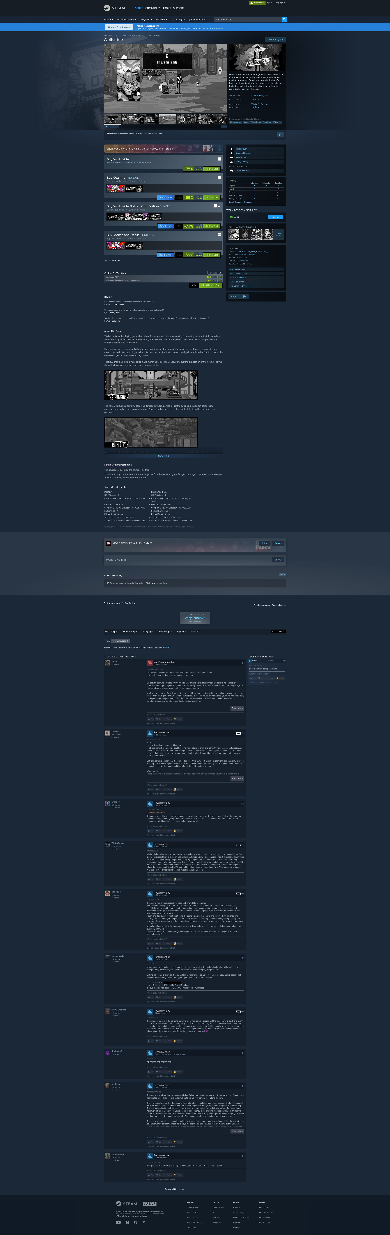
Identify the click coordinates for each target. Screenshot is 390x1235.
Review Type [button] (111, 631)
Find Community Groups (240, 286)
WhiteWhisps (118, 843)
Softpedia (116, 321)
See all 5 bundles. (113, 260)
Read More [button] (237, 708)
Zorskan (115, 731)
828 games (116, 805)
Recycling (217, 1222)
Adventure (246, 251)
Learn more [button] (275, 217)
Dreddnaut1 (117, 1051)
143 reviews (116, 807)
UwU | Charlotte (119, 1010)
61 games (115, 895)
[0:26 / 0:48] (165, 78)
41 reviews (116, 737)
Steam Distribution (195, 1222)
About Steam (192, 1207)
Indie (253, 251)
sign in (269, 3)
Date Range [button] (164, 631)
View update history (238, 273)
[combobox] (248, 19)
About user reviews (262, 605)
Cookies (236, 1222)
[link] (193, 168)
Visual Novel (256, 122)
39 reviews (116, 897)
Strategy (264, 251)
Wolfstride (243, 261)
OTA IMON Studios (259, 104)
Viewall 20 (278, 234)
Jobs (215, 1212)
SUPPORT (178, 8)
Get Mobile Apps (266, 1212)
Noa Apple (116, 892)
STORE (139, 8)
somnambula (118, 956)
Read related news (238, 278)
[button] (108, 19)
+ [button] (280, 122)
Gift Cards (191, 1227)
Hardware (217, 1217)
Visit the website (237, 269)
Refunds (237, 1227)
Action (238, 251)
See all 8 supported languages (241, 202)
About (167, 8)
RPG (258, 251)
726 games (116, 1157)
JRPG (275, 122)
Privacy (236, 1207)
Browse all (215, 273)
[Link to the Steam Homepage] (115, 10)
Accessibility (239, 1212)
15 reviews (116, 1090)
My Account (264, 1222)
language (279, 3)
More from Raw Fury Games (132, 543)
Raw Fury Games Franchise (139, 36)
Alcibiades (116, 1084)
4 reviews (115, 1160)
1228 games (116, 846)
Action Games (120, 36)
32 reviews (116, 962)
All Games (108, 36)
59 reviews (116, 664)
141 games (116, 1013)
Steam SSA (192, 1212)
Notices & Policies (241, 1217)
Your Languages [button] (119, 641)
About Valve (218, 1207)
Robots (246, 122)
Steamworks (192, 1217)
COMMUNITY (153, 8)
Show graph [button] (277, 631)
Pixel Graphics (235, 122)
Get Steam (264, 1207)
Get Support (264, 1217)
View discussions (237, 282)
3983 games (116, 735)
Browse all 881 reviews (174, 1189)
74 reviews (116, 849)
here (153, 583)
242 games (116, 959)
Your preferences (279, 605)
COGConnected (119, 304)
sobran (115, 661)
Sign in (109, 133)
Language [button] (147, 631)
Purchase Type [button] (130, 631)
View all (282, 574)
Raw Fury (255, 107)
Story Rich (267, 122)
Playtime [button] (180, 631)
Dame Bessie (118, 1154)
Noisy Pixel (115, 313)
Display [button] (194, 631)
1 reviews (115, 1015)
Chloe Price (117, 802)
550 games (116, 1087)
